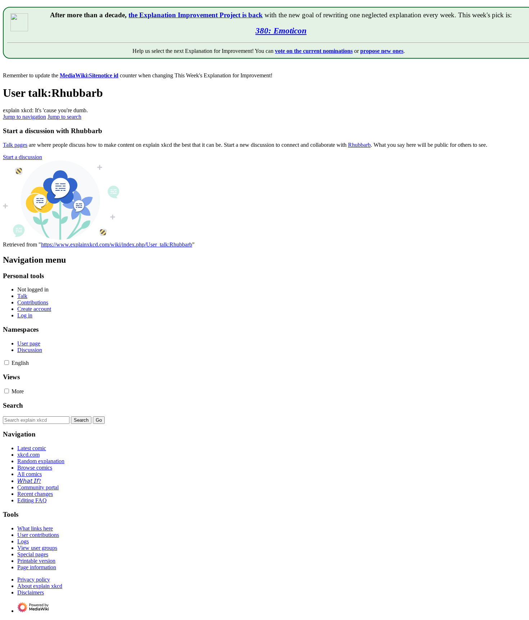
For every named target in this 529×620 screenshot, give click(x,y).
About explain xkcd (39, 586)
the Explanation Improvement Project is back (195, 15)
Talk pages (15, 145)
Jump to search (64, 117)
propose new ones (381, 51)
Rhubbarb (359, 145)
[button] (22, 157)
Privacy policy (33, 579)
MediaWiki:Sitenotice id (89, 75)
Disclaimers (30, 592)
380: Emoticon (281, 30)
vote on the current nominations (314, 51)
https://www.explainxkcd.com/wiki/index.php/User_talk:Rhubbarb (116, 244)
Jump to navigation (24, 117)
